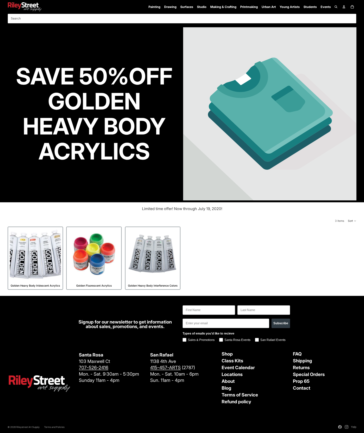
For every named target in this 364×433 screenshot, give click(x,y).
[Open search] (336, 7)
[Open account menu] (344, 7)
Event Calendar (238, 367)
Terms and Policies (54, 427)
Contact (301, 388)
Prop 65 (301, 381)
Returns (301, 367)
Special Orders (309, 374)
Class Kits (232, 360)
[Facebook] (340, 427)
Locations (232, 374)
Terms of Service (240, 395)
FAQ (297, 354)
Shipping (302, 360)
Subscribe (280, 323)
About (228, 381)
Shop (227, 354)
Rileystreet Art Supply (28, 427)
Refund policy (236, 401)
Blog (226, 388)
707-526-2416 (93, 367)
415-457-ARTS (165, 367)
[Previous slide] (14, 254)
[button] (352, 221)
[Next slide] (57, 254)
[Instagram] (346, 427)
